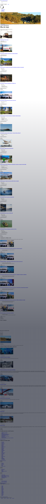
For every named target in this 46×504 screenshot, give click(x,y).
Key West (3, 453)
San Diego (3, 445)
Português (3, 493)
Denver (2, 455)
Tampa (2, 454)
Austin (2, 457)
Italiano (2, 491)
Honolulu (3, 448)
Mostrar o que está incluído (3, 55)
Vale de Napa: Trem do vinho (4, 39)
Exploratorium (3, 436)
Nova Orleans (3, 450)
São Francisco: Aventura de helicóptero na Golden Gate (8, 83)
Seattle (2, 451)
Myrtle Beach (3, 458)
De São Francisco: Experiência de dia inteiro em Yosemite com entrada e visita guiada (12, 67)
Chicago (2, 443)
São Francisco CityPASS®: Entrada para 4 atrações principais (9, 53)
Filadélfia (3, 449)
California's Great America (4, 432)
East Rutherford (3, 459)
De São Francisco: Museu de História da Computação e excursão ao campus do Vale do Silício (13, 164)
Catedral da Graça (3, 435)
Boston (2, 447)
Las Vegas (3, 442)
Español (2, 489)
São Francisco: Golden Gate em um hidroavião (6, 148)
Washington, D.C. (3, 446)
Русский (3, 494)
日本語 (2, 492)
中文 (2, 495)
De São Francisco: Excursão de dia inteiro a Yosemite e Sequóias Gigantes (10, 115)
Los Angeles (3, 444)
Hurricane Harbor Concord (4, 433)
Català (2, 486)
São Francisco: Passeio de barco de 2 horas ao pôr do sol (8, 100)
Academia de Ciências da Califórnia (5, 434)
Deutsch (2, 488)
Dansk (2, 487)
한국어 (2, 490)
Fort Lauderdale (3, 456)
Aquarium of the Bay (4, 437)
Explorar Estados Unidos (3, 460)
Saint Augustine (3, 452)
